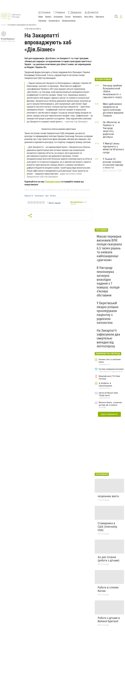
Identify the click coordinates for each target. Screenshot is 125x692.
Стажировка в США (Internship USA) (107, 527)
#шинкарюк (39, 196)
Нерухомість (77, 17)
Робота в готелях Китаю (108, 589)
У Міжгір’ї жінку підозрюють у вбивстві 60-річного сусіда (113, 148)
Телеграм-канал (52, 181)
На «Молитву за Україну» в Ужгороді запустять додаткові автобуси (111, 129)
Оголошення (58, 17)
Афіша (40, 17)
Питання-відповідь (69, 21)
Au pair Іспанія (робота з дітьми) (108, 558)
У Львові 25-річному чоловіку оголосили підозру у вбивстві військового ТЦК (113, 165)
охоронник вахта (108, 496)
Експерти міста (54, 21)
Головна (45, 12)
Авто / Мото (88, 17)
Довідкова (42, 21)
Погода (67, 17)
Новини (60, 12)
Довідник (76, 12)
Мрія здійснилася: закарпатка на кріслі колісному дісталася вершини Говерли (113, 109)
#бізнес (53, 196)
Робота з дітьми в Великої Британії (109, 619)
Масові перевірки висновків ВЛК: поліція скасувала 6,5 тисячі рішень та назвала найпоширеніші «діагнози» (109, 248)
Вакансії (48, 17)
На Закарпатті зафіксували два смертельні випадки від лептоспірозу (108, 338)
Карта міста (100, 17)
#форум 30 (28, 196)
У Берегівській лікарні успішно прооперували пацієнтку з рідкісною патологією (108, 313)
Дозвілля (92, 12)
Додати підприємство (109, 414)
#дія (47, 196)
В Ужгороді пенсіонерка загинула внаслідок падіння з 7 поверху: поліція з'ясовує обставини (108, 281)
